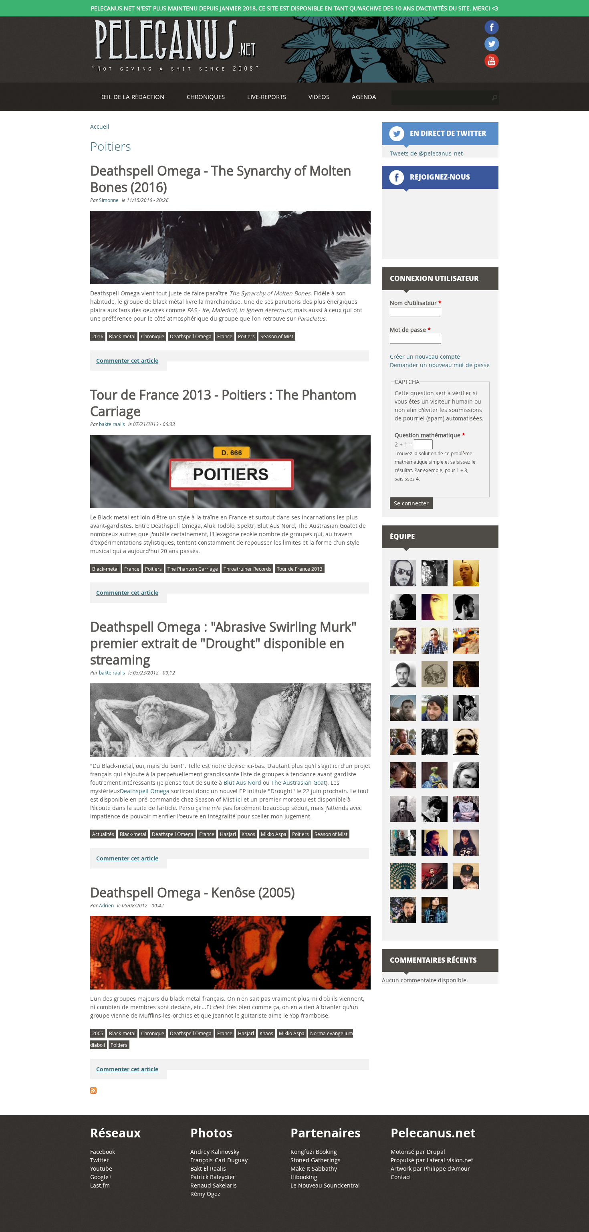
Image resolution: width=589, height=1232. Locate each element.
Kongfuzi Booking (313, 1151)
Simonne (109, 200)
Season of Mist (276, 336)
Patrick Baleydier (212, 1177)
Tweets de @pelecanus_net (426, 153)
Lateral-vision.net (450, 1160)
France (224, 336)
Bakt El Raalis (208, 1168)
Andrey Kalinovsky (214, 1151)
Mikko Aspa (273, 834)
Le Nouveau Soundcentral (325, 1185)
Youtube (101, 1168)
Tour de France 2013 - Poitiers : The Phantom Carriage (223, 403)
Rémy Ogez (205, 1194)
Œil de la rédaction (132, 97)
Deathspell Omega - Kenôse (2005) (192, 892)
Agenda (364, 97)
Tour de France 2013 (300, 569)
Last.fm (100, 1185)
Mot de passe (410, 329)
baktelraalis (112, 424)
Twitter (99, 1160)
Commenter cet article (127, 360)
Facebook (102, 1151)
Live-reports (266, 97)
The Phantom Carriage (192, 569)
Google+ (101, 1177)
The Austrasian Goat (298, 782)
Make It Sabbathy (313, 1168)
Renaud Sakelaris (213, 1185)
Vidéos (319, 97)
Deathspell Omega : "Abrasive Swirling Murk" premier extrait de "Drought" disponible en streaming (223, 643)
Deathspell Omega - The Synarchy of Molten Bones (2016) (220, 179)
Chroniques (206, 97)
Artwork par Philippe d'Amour (430, 1168)
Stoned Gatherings (315, 1160)
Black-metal (122, 336)
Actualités (103, 834)
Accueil (99, 126)
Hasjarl (228, 834)
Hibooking (303, 1177)
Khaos (248, 834)
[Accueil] (174, 45)
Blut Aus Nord (242, 782)
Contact (401, 1177)
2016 (97, 336)
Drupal (436, 1151)
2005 (97, 1033)
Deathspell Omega (191, 336)
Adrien (106, 905)
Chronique (152, 336)
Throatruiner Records (247, 569)
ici (239, 799)
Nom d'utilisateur (416, 303)
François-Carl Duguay (219, 1160)
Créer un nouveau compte (425, 356)
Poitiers (246, 336)
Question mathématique (430, 435)
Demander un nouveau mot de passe (440, 365)
